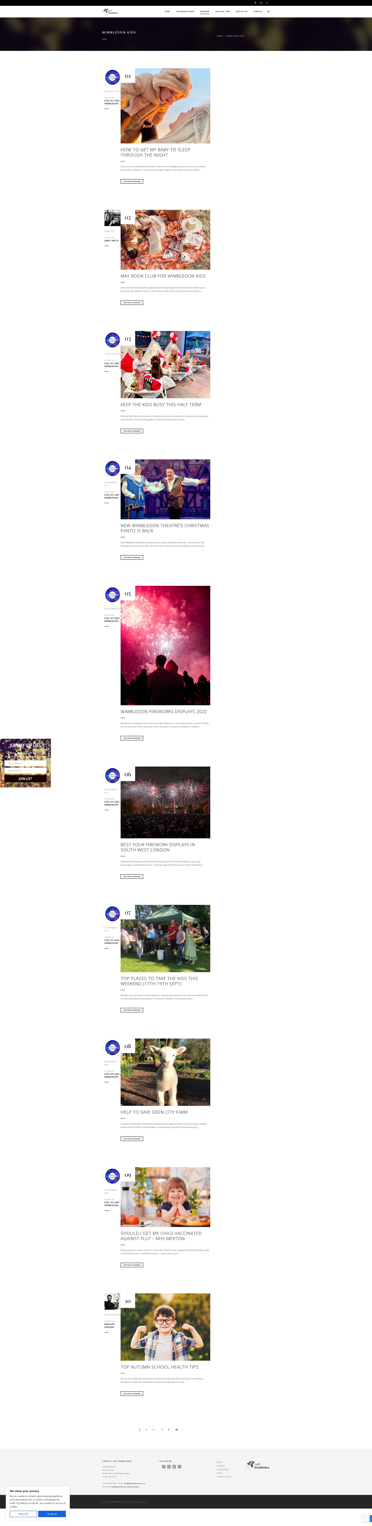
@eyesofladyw (133, 1487)
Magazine (205, 11)
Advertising (223, 1469)
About (220, 1462)
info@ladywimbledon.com (134, 1483)
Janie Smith (111, 240)
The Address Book (185, 11)
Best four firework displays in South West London (158, 847)
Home (167, 11)
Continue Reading (132, 181)
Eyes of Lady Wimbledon (112, 102)
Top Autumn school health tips (159, 1367)
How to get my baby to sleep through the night (156, 152)
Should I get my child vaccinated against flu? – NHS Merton (161, 1236)
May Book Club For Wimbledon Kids (163, 276)
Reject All (23, 1513)
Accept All (52, 1513)
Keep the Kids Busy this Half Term (161, 404)
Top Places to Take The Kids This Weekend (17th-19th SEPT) (159, 981)
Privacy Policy (224, 1477)
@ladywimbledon (119, 1487)
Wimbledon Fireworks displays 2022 (164, 711)
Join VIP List (242, 11)
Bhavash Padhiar (109, 1325)
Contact (258, 11)
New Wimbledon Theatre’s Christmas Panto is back (165, 528)
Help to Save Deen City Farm (154, 1112)
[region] (38, 1503)
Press (219, 1473)
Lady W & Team (222, 11)
